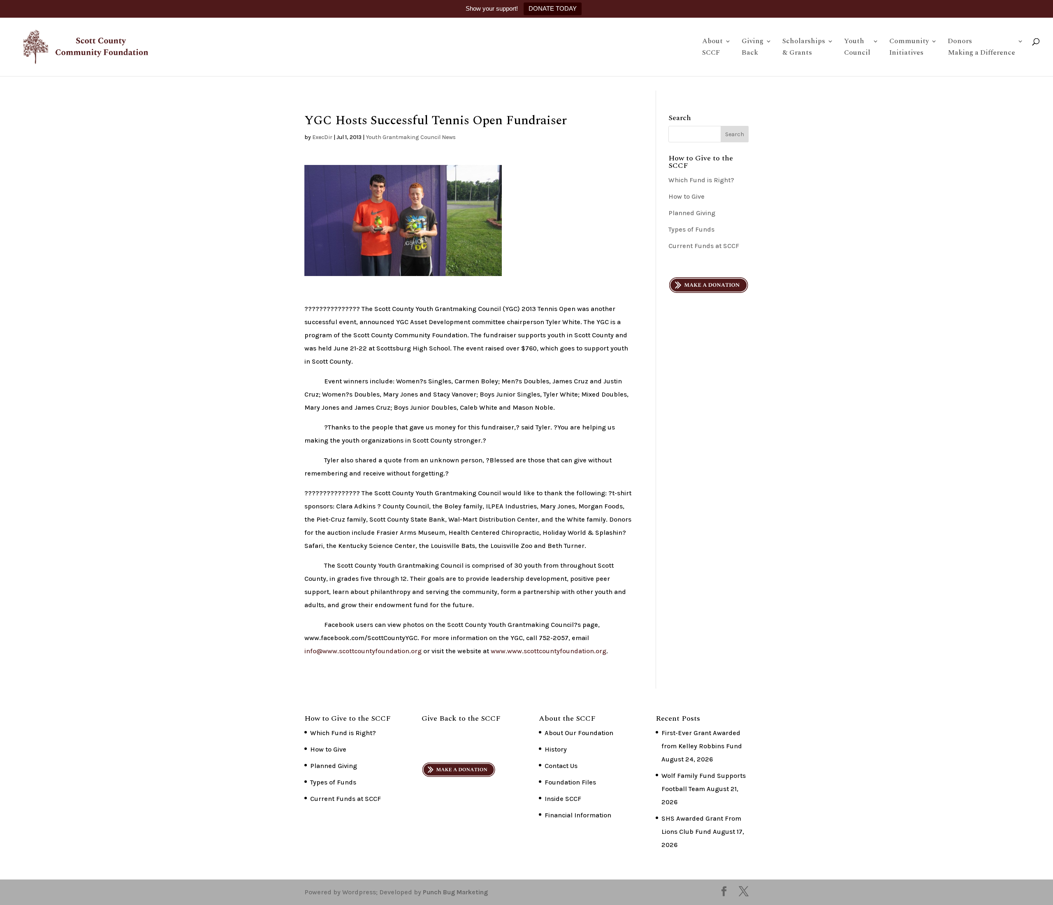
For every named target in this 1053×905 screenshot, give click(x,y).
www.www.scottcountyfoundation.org (548, 651)
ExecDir (322, 137)
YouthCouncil (857, 48)
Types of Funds (691, 229)
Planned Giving (691, 213)
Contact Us (561, 766)
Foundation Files (570, 782)
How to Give (686, 196)
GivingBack (752, 48)
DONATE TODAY (553, 8)
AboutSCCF (712, 48)
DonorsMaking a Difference (981, 48)
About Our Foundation (579, 733)
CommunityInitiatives (909, 48)
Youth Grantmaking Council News (411, 137)
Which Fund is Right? (701, 180)
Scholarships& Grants (803, 48)
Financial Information (578, 815)
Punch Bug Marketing (455, 892)
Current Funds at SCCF (703, 246)
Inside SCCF (563, 799)
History (556, 749)
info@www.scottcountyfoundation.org (363, 651)
